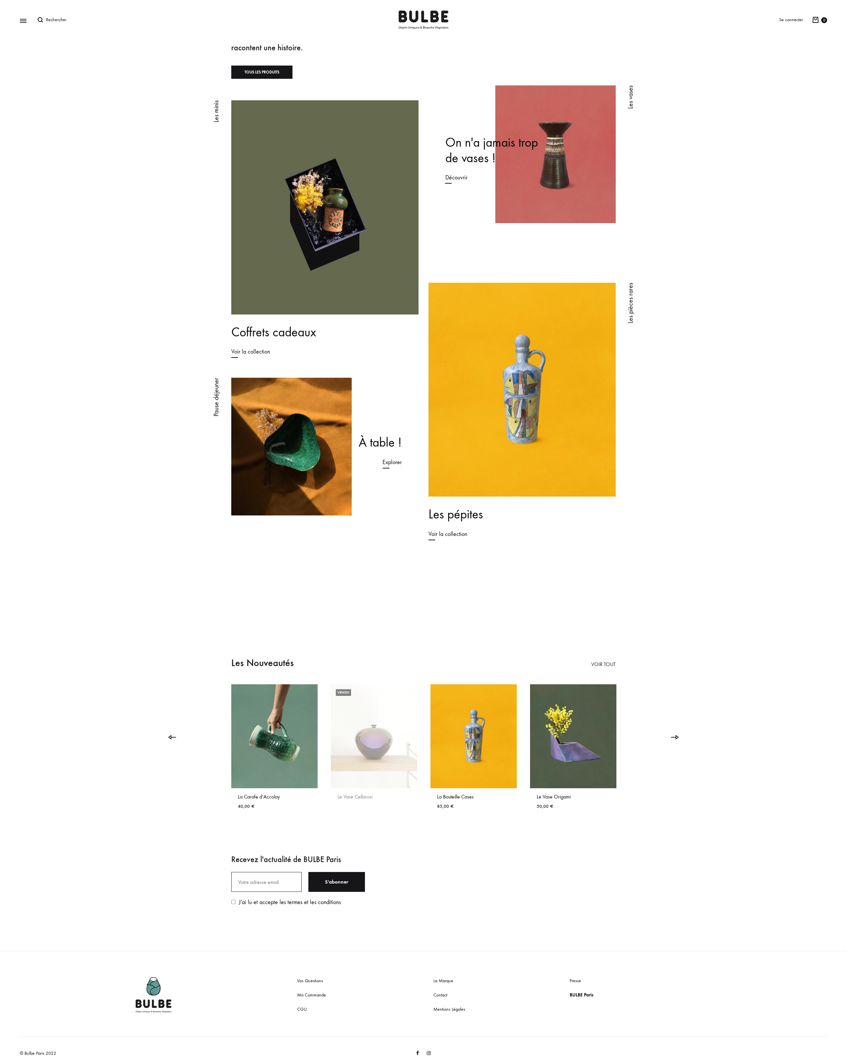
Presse (575, 981)
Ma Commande (311, 995)
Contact (440, 995)
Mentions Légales (449, 1009)
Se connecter (791, 20)
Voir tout (603, 664)
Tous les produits (262, 72)
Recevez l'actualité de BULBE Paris (286, 859)
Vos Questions (310, 981)
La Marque (443, 981)
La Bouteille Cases (455, 797)
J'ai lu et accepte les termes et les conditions (290, 902)
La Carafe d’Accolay (259, 797)
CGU (302, 1009)
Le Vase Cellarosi (355, 797)
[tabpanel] (274, 749)
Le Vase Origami (554, 797)
